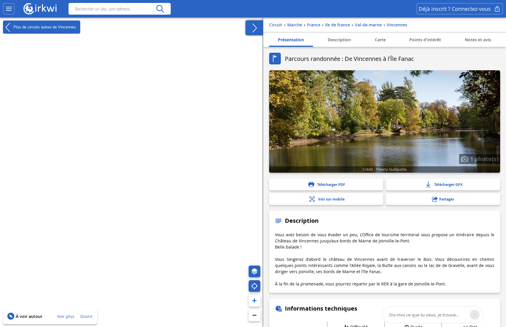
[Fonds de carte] (254, 271)
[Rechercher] (160, 8)
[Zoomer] (254, 301)
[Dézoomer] (254, 315)
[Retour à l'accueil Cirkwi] (40, 9)
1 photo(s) (484, 159)
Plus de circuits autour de (44, 27)
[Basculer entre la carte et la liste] (254, 27)
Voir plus (65, 316)
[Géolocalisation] (254, 286)
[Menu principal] (9, 9)
